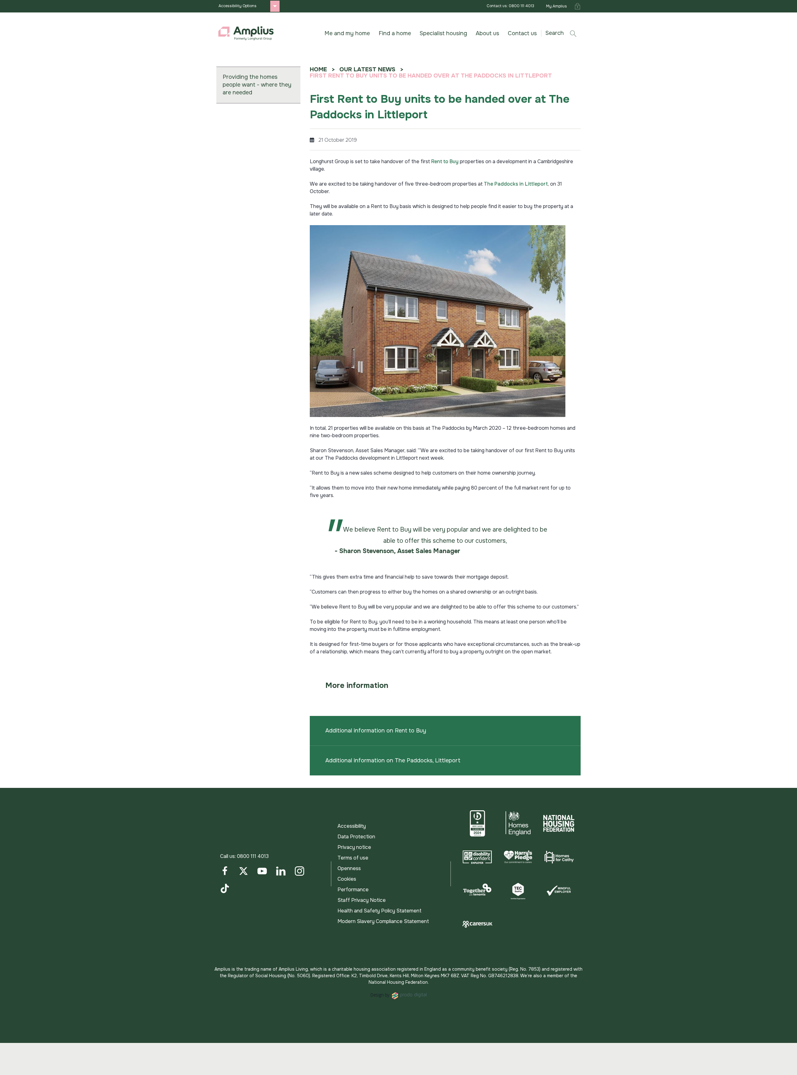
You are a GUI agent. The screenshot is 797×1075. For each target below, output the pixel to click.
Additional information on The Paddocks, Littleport (392, 760)
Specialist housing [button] (443, 33)
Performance (353, 889)
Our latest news (367, 69)
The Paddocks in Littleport (516, 184)
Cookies (346, 879)
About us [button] (487, 33)
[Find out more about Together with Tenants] (477, 890)
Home (318, 69)
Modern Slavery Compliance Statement (383, 921)
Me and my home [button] (347, 33)
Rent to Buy (445, 161)
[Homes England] (518, 823)
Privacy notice (354, 847)
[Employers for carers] (477, 924)
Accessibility (351, 826)
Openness (349, 868)
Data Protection (356, 836)
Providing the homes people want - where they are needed (257, 84)
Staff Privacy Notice (361, 900)
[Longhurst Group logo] (246, 33)
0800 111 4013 (253, 856)
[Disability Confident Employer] (477, 857)
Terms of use (352, 858)
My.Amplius (556, 6)
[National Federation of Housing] (559, 823)
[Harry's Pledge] (518, 857)
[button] (563, 33)
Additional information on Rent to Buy (375, 730)
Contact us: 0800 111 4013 (510, 5)
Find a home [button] (395, 33)
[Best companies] (477, 823)
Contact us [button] (522, 33)
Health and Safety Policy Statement (379, 910)
